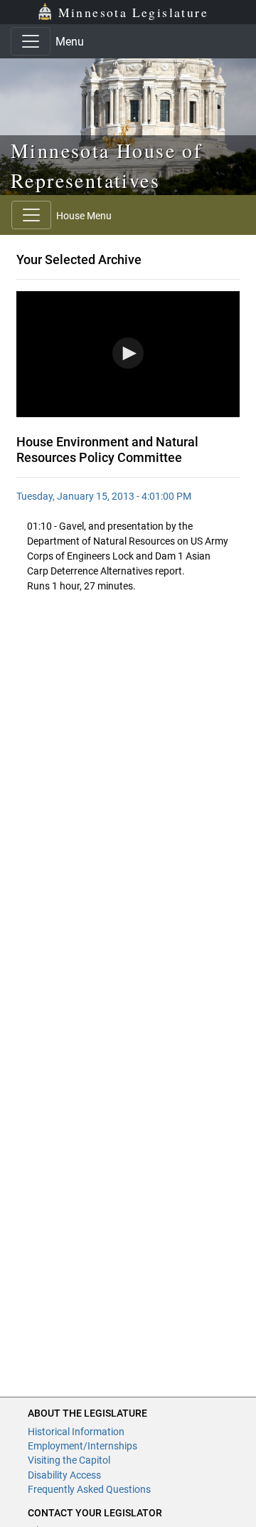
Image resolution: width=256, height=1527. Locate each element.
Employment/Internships (82, 1446)
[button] (128, 353)
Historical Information (76, 1431)
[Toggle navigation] (30, 41)
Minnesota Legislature (133, 12)
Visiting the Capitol (69, 1460)
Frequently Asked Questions (89, 1489)
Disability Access (64, 1475)
